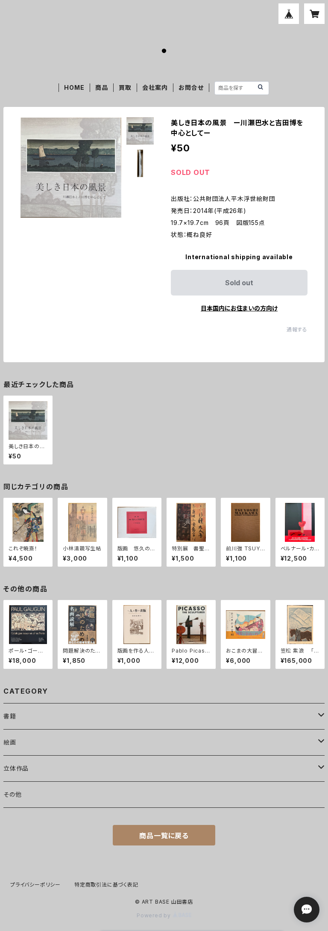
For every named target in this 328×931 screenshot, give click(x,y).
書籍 (9, 716)
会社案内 (154, 87)
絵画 (9, 742)
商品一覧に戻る (164, 835)
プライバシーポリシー (35, 884)
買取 (125, 87)
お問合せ (191, 87)
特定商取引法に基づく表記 (106, 884)
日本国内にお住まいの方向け (239, 308)
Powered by (155, 915)
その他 (12, 794)
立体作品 (16, 768)
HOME (74, 87)
